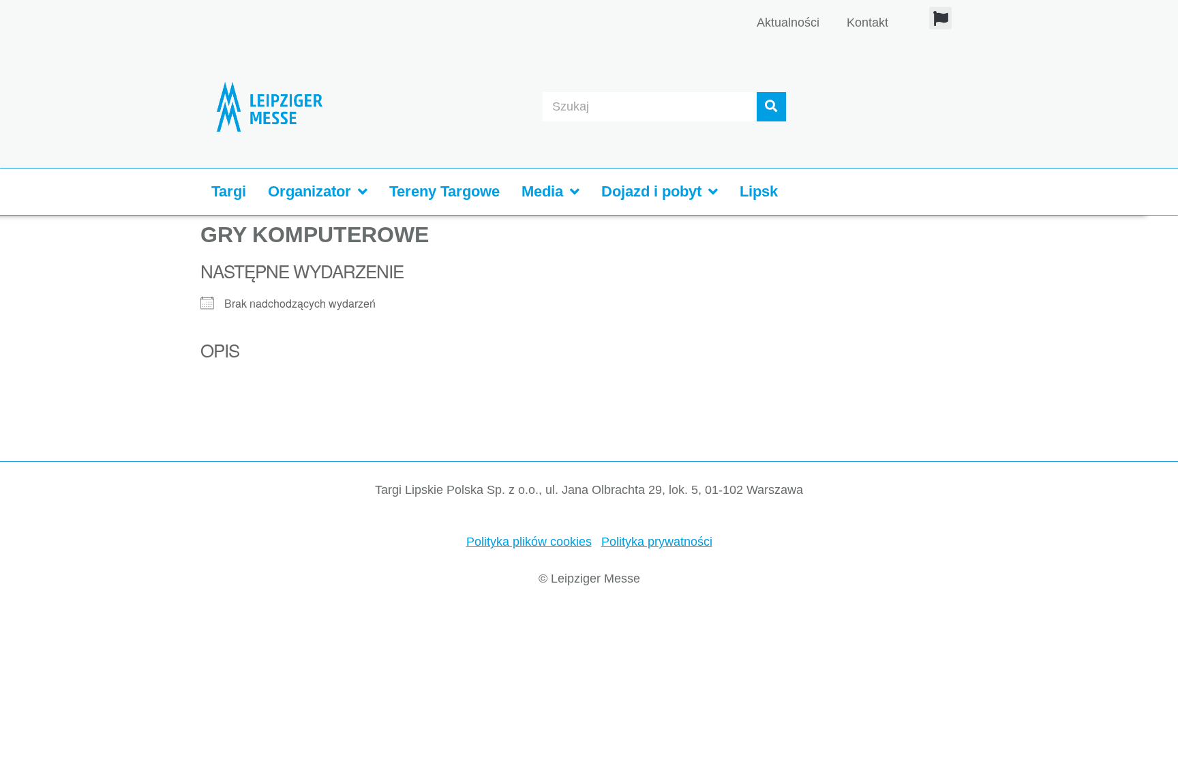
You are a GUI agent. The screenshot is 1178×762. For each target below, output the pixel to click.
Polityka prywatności (656, 541)
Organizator (309, 191)
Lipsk (759, 191)
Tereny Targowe (444, 191)
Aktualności (788, 22)
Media (542, 191)
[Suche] (771, 106)
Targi (228, 191)
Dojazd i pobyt (651, 191)
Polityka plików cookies (529, 541)
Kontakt (867, 22)
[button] (940, 18)
